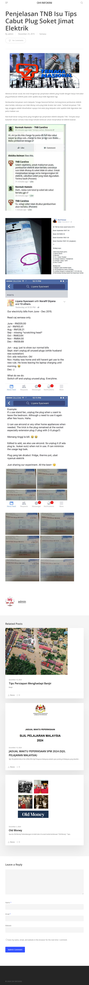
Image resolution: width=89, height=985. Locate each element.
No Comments (17, 40)
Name (8, 902)
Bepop (12, 695)
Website (8, 925)
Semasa (42, 34)
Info (11, 707)
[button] (6, 3)
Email (8, 914)
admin (10, 34)
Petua (11, 632)
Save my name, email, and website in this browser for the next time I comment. (37, 940)
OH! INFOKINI (44, 2)
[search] (81, 2)
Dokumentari (14, 779)
